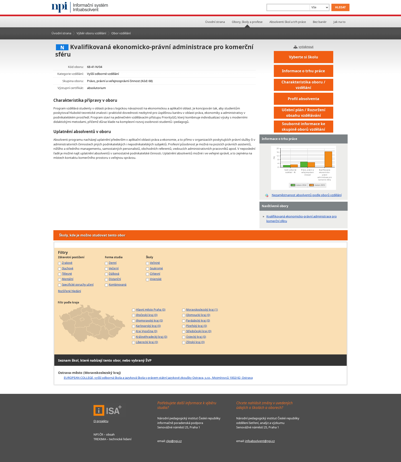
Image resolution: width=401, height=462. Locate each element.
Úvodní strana (215, 22)
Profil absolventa (303, 98)
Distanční (115, 279)
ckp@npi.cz (174, 441)
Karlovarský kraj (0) (148, 326)
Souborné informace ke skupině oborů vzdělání (303, 126)
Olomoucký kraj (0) (198, 315)
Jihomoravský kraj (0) (149, 320)
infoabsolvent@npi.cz (260, 441)
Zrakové (67, 262)
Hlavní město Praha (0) (150, 309)
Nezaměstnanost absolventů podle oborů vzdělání (307, 195)
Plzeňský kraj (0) (196, 326)
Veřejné (155, 262)
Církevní (155, 273)
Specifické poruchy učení (78, 284)
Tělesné (67, 273)
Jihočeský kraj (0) (147, 315)
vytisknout (306, 47)
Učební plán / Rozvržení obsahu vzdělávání (303, 112)
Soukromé (156, 268)
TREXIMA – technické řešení (112, 439)
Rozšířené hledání (69, 291)
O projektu (101, 421)
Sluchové (67, 268)
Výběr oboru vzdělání (91, 33)
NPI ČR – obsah (104, 434)
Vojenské (156, 279)
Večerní (114, 268)
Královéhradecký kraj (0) (151, 336)
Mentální (67, 279)
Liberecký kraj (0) (147, 342)
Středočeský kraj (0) (198, 331)
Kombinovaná (117, 284)
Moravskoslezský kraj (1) (202, 309)
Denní (112, 262)
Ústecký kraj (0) (196, 336)
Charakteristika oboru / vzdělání (303, 85)
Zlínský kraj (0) (195, 342)
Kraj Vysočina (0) (146, 331)
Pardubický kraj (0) (198, 320)
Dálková (114, 273)
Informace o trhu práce (303, 70)
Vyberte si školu (303, 57)
